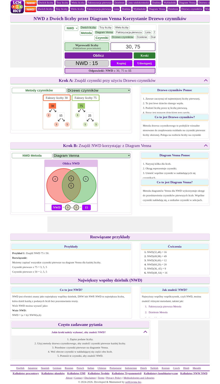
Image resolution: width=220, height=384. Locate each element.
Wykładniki (170, 2)
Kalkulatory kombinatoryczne (161, 373)
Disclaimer (90, 377)
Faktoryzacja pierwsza (100, 2)
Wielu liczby (78, 2)
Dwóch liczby (45, 2)
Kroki (144, 55)
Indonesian (131, 368)
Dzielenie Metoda (158, 312)
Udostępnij (144, 63)
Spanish (45, 368)
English (20, 368)
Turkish (154, 368)
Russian (69, 368)
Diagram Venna (187, 2)
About (69, 377)
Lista (116, 9)
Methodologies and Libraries (139, 377)
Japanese (32, 368)
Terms (101, 377)
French (80, 368)
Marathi (197, 368)
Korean (166, 368)
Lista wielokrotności (138, 2)
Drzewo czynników (191, 9)
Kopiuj (121, 63)
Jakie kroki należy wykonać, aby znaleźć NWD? (79, 332)
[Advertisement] (36, 46)
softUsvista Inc (133, 382)
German (57, 368)
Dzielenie (119, 2)
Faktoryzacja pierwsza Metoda (165, 306)
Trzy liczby (62, 2)
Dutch (143, 368)
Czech (176, 368)
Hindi (186, 368)
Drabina (156, 2)
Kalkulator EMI (76, 373)
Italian (90, 368)
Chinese (102, 368)
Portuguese (116, 368)
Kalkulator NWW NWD (193, 373)
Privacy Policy (114, 377)
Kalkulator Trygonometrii (126, 373)
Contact (78, 377)
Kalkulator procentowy (26, 373)
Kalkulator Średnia (98, 373)
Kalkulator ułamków (53, 373)
